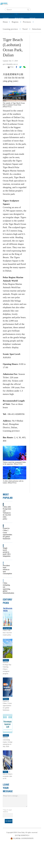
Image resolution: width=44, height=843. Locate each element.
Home (6, 18)
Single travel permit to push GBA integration (6, 552)
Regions (35, 24)
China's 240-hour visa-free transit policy (7, 633)
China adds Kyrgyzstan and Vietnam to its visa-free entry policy (7, 513)
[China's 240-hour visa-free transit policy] (7, 616)
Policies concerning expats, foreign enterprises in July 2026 (7, 742)
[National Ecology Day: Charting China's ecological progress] (7, 648)
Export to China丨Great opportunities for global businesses (7, 533)
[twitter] (20, 67)
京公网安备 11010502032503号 (23, 838)
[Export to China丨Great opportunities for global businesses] (7, 687)
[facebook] (16, 67)
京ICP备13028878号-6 (22, 835)
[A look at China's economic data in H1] (7, 760)
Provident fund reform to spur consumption (7, 569)
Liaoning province (10, 29)
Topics (21, 24)
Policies (19, 18)
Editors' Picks (7, 601)
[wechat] (24, 67)
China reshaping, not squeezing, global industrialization (7, 588)
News (32, 18)
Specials (7, 24)
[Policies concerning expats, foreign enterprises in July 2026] (7, 723)
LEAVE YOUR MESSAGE (8, 788)
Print (11, 67)
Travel (25, 29)
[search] (28, 9)
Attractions (36, 29)
